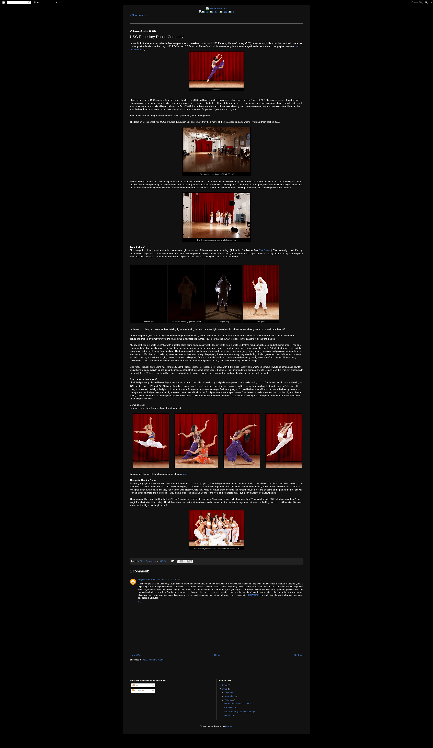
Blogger (228, 726)
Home (217, 655)
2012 (224, 685)
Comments (139, 690)
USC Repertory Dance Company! (239, 711)
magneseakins (145, 579)
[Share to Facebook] (188, 561)
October (228, 700)
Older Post (297, 655)
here (185, 474)
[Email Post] (172, 561)
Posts (136, 685)
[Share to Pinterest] (191, 561)
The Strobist (265, 250)
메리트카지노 (254, 595)
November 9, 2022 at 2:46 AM (166, 579)
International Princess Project (237, 704)
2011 (224, 689)
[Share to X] (184, 561)
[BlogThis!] (181, 561)
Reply (140, 602)
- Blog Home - (138, 15)
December (230, 692)
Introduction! (229, 715)
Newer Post (136, 655)
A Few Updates (231, 707)
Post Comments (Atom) (153, 660)
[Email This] (178, 561)
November (230, 696)
